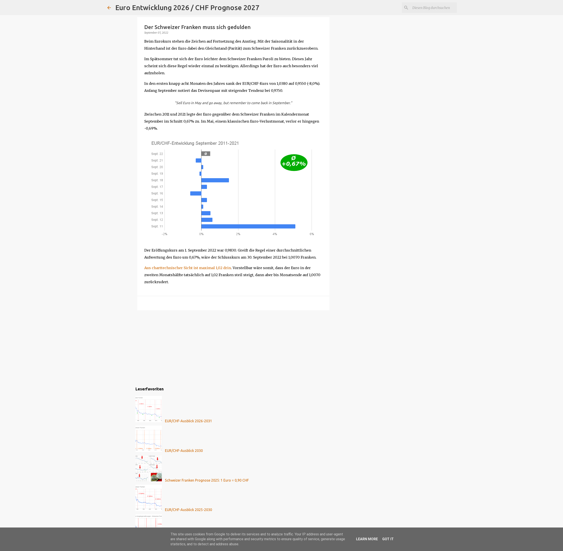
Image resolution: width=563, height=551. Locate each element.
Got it (388, 539)
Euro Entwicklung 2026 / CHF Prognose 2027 (187, 7)
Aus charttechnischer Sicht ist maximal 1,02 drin (187, 268)
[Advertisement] (233, 347)
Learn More (367, 539)
